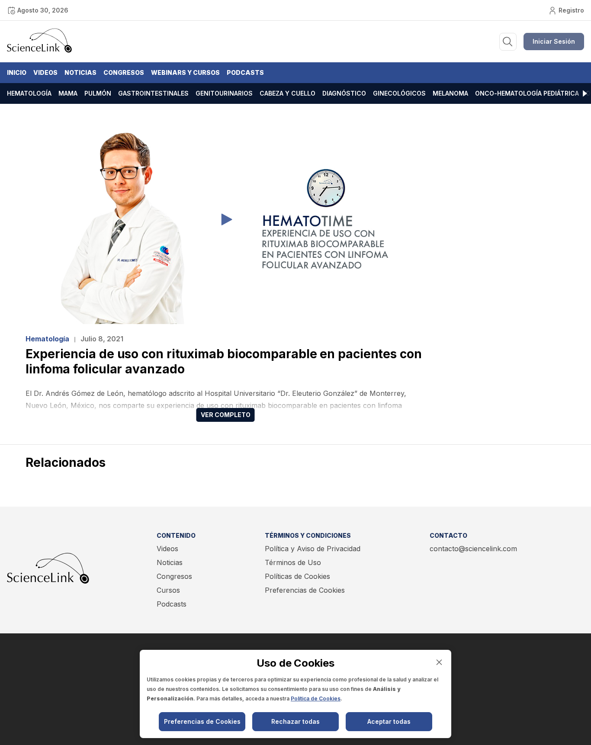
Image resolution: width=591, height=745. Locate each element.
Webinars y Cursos (185, 72)
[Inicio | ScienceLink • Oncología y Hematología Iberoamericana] (39, 50)
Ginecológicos (399, 93)
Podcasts (245, 72)
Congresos (123, 72)
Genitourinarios (224, 93)
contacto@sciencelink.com (473, 548)
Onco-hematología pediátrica (527, 93)
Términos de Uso (293, 562)
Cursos (168, 590)
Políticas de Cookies (297, 576)
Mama (67, 93)
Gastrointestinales (153, 93)
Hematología (29, 93)
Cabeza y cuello (287, 93)
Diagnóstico (344, 93)
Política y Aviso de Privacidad (312, 548)
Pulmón (97, 93)
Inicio (16, 72)
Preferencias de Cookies (305, 590)
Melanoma (450, 93)
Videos (45, 72)
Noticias (80, 72)
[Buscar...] (508, 42)
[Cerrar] (439, 662)
